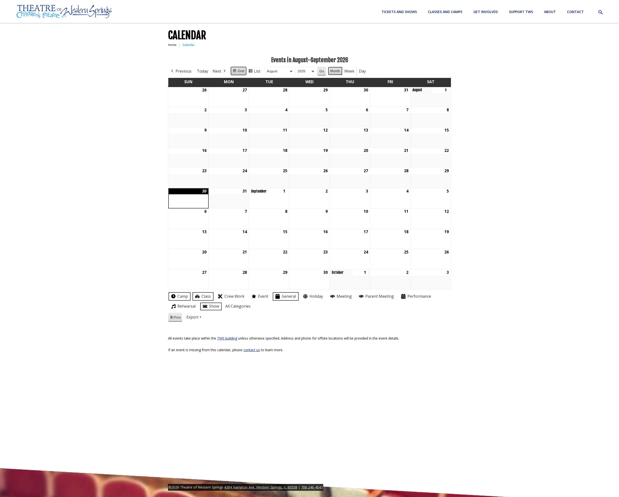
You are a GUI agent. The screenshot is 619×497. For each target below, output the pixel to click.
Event (263, 296)
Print (175, 318)
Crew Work (234, 296)
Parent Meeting (379, 296)
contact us (251, 350)
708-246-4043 (312, 487)
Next (217, 71)
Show (214, 306)
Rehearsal (186, 306)
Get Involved (485, 11)
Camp (182, 296)
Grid (238, 72)
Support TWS (521, 11)
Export (192, 317)
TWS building (227, 338)
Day (362, 71)
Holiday (316, 296)
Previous (184, 71)
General (289, 296)
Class (206, 296)
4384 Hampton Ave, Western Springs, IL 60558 (260, 487)
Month (335, 71)
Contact (575, 11)
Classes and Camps (445, 11)
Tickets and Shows (399, 11)
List (254, 72)
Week (349, 71)
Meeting (344, 296)
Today (202, 71)
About (550, 11)
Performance (419, 296)
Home (172, 45)
